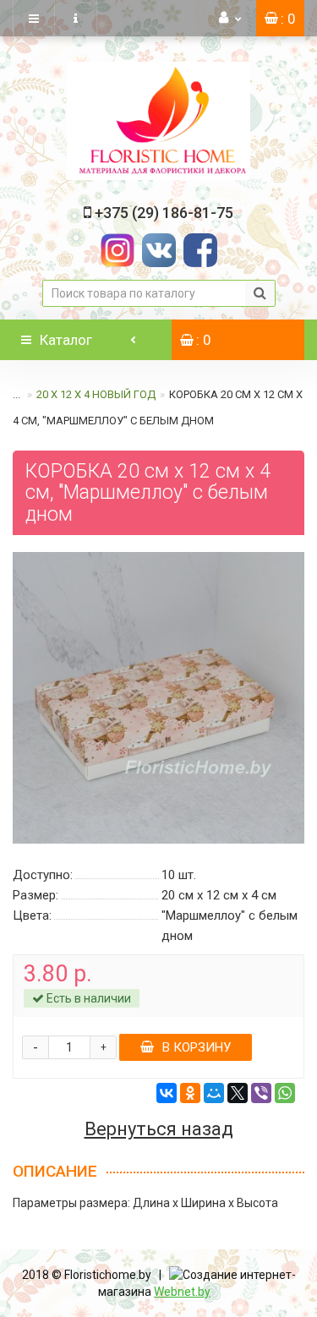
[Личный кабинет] (230, 18)
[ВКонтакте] (166, 1093)
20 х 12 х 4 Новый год (96, 394)
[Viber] (261, 1093)
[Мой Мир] (214, 1093)
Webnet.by (182, 1291)
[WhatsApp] (285, 1093)
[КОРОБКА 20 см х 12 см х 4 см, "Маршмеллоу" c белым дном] (158, 698)
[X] (237, 1093)
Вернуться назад (159, 1129)
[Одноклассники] (190, 1093)
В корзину (196, 1047)
